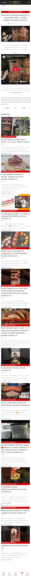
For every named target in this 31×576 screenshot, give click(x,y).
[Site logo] (15, 2)
